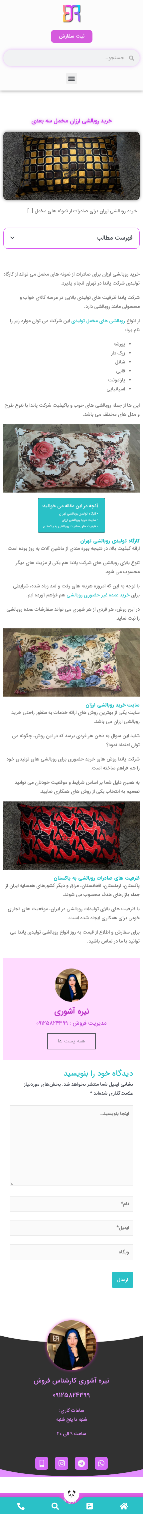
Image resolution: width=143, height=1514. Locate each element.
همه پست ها (71, 1041)
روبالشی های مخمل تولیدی (98, 321)
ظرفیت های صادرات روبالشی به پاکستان (69, 526)
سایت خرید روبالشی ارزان (79, 520)
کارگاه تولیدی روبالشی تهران (77, 514)
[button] (71, 78)
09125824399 (71, 1395)
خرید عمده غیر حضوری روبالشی (98, 595)
